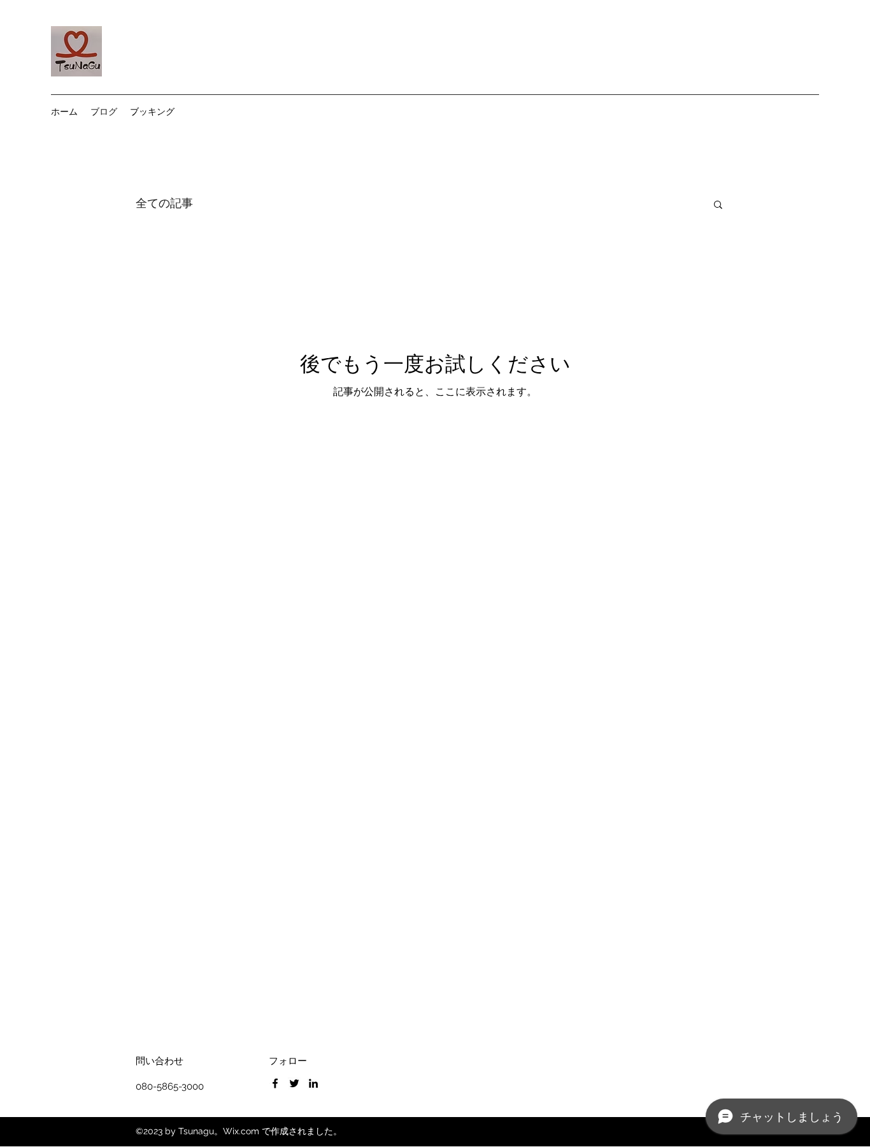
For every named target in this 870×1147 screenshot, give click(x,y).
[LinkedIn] (313, 1083)
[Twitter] (294, 1083)
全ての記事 (164, 203)
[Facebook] (275, 1083)
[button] (718, 205)
